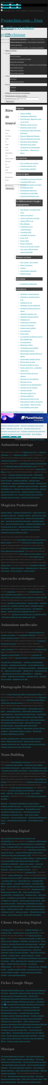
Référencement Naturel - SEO (11, 892)
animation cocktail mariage (29, 294)
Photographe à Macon (34, 694)
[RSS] (18, 5)
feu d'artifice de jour (37, 557)
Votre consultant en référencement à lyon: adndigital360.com (22, 412)
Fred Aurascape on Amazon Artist (29, 1082)
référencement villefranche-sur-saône (29, 903)
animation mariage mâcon (29, 317)
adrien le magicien (27, 955)
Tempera (33, 439)
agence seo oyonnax (26, 864)
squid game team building (33, 765)
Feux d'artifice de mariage (29, 163)
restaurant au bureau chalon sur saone (14, 532)
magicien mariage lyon (28, 166)
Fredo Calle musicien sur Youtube (27, 1070)
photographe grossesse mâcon (32, 717)
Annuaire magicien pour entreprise (33, 431)
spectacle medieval (21, 658)
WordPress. (41, 439)
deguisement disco (26, 187)
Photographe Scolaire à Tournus (20, 731)
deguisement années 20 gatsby (31, 185)
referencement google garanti (29, 900)
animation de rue (26, 303)
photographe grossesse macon (25, 714)
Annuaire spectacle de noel (10, 431)
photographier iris (7, 714)
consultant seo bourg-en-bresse (31, 179)
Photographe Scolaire (27, 362)
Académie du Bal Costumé (17, 969)
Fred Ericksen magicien (31, 812)
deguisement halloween (28, 190)
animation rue (25, 320)
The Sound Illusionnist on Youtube (13, 1065)
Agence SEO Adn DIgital (32, 915)
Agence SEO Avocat (15, 875)
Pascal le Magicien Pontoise (30, 136)
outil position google (15, 915)
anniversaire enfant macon (10, 529)
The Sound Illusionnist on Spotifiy (13, 1056)
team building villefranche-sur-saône (34, 768)
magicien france (14, 955)
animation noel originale (17, 665)
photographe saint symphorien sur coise (15, 720)
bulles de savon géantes (12, 671)
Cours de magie (29, 571)
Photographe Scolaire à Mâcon (11, 728)
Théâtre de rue (28, 671)
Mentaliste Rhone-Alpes (9, 1013)
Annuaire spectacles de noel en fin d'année (16, 434)
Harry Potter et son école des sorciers (14, 597)
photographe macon (27, 351)
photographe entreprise (28, 271)
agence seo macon (21, 912)
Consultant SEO (25, 232)
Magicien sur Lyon (29, 452)
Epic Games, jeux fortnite (29, 262)
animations (11, 592)
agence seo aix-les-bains (35, 898)
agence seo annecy (26, 215)
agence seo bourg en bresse (30, 218)
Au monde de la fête (34, 969)
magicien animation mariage (31, 492)
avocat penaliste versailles (10, 972)
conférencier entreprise (28, 322)
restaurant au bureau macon (30, 529)
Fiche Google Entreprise (31, 892)
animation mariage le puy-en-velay (20, 475)
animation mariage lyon (28, 314)
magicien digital (6, 512)
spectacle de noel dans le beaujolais (18, 521)
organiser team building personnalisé (14, 770)
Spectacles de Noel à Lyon (29, 399)
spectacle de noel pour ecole (14, 518)
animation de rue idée (20, 679)
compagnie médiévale (37, 658)
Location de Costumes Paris (17, 1030)
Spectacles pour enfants (13, 594)
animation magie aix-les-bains (27, 486)
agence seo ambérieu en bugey (20, 869)
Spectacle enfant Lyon (28, 393)
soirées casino (6, 565)
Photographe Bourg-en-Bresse (11, 1010)
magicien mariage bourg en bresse (30, 494)
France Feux (24, 334)
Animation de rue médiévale (30, 305)
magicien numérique (20, 480)
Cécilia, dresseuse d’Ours (10, 638)
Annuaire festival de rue (32, 428)
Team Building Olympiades (16, 820)
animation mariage (12, 466)
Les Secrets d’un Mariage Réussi (22, 858)
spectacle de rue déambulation (30, 385)
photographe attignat (12, 717)
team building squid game (29, 407)
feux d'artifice (37, 434)
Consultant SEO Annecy (22, 883)
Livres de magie (16, 571)
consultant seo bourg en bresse (34, 847)
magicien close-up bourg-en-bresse (25, 489)
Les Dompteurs (25, 342)
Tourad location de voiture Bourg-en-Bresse (21, 1035)
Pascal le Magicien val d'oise (30, 139)
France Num (24, 241)
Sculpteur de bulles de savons (11, 806)
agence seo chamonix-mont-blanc (12, 906)
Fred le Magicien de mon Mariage (12, 551)
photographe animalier (28, 169)
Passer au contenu (7, 2)
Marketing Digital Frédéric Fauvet (12, 990)
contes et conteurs (7, 649)
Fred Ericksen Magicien (31, 1010)
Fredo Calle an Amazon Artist (31, 1079)
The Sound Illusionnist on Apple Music (20, 1059)
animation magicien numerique (29, 527)
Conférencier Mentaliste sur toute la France (24, 803)
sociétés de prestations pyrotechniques (20, 790)
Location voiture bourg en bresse (18, 1041)
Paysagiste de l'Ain (20, 996)
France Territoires (26, 244)
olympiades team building (29, 348)
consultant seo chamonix (9, 900)
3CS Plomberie (6, 1002)
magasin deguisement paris (29, 196)
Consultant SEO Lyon (27, 182)
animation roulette (23, 515)
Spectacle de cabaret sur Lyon (32, 542)
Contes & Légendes (27, 325)
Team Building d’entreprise (20, 762)
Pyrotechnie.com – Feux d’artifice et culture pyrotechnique (22, 27)
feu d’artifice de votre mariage (30, 554)
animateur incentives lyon (22, 512)
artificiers (9, 793)
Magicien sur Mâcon (21, 455)
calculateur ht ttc (31, 895)
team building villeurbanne (10, 768)
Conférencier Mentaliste (28, 284)
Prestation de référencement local (34, 878)
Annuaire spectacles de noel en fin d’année (16, 747)
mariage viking (32, 603)
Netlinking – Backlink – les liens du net (26, 941)
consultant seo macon (27, 235)
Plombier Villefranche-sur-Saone (23, 1002)
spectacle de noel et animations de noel (21, 611)
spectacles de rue (41, 671)
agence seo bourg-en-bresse (34, 909)
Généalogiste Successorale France (31, 999)
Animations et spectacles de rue (12, 815)
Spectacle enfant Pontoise (29, 142)
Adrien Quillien (25, 113)
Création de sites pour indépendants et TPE (16, 855)
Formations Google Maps (29, 193)
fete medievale (25, 331)
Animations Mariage (22, 1016)
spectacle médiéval (26, 396)
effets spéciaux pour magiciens (22, 787)
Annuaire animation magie (10, 426)
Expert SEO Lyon (24, 881)
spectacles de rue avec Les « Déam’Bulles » (17, 673)
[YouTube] (5, 5)
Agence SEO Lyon (26, 221)
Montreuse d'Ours (26, 345)
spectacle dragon (26, 390)
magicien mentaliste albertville (19, 477)
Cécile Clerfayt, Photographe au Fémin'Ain (24, 1007)
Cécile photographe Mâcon (16, 694)
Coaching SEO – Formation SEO (12, 895)
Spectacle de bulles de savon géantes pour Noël (18, 617)
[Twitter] (12, 5)
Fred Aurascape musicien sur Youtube (21, 1076)
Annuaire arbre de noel (14, 428)
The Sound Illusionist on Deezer (20, 1068)
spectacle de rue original (28, 387)
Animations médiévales (28, 116)
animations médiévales (27, 635)
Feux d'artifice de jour (22, 793)
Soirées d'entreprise (17, 568)
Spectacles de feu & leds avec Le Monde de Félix (28, 614)
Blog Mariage (25, 224)
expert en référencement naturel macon (29, 852)
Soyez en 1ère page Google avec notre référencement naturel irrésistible (30, 249)
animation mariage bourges (10, 497)
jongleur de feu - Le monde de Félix (25, 933)
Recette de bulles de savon (29, 365)
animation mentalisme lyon (35, 524)
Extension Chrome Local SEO (11, 878)
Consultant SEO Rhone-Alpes (28, 1004)
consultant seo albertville (9, 864)
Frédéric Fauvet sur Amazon (17, 964)
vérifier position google (15, 909)
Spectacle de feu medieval (29, 379)
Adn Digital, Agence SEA (37, 849)
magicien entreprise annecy (15, 524)
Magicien (4, 803)
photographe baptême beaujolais (12, 723)
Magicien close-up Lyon (28, 125)
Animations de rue (31, 568)
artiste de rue (12, 668)
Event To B (24, 238)
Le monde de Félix (7, 930)
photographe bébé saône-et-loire (25, 725)
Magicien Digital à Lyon (27, 466)
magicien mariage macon (22, 609)
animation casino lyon (8, 515)
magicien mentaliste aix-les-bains (23, 483)
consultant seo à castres (21, 866)
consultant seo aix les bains (16, 898)
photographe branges (37, 720)
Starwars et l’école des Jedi (36, 597)
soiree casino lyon (39, 512)
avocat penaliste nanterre (17, 975)
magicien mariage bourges (30, 497)
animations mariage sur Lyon (31, 548)
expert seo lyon (33, 967)
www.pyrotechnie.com (18, 817)
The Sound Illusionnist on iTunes (34, 1062)
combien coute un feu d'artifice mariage (25, 947)
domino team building (28, 328)
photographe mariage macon (30, 359)
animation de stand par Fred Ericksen (33, 463)
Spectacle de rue (26, 382)
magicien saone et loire (28, 127)
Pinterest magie (25, 274)
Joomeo (23, 268)
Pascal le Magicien (32, 990)
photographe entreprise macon (11, 703)
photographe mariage (19, 708)
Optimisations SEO (38, 889)
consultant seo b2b (7, 912)
